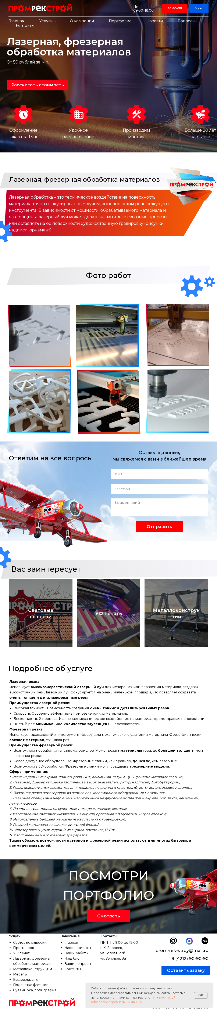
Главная (16, 21)
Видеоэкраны (25, 980)
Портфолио (120, 21)
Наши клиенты (77, 948)
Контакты (25, 25)
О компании (82, 21)
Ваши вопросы (77, 964)
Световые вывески (30, 943)
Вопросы (186, 21)
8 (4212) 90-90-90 (190, 958)
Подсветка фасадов (30, 985)
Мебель (20, 974)
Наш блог (72, 958)
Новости (154, 21)
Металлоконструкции (32, 969)
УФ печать (22, 953)
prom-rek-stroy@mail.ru (182, 950)
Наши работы (76, 953)
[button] (37, 85)
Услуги (46, 21)
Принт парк (23, 948)
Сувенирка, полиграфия (35, 990)
